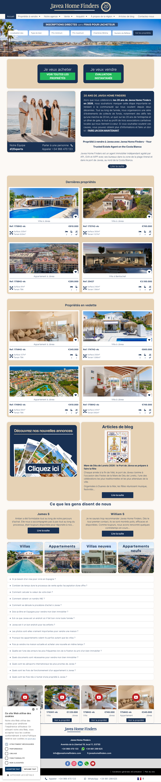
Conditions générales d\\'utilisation (127, 772)
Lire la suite (43, 530)
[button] (21, 775)
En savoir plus (30, 739)
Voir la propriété (62, 720)
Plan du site (150, 772)
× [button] (37, 709)
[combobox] (33, 709)
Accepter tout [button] (13, 769)
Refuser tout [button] (30, 769)
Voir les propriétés (143, 33)
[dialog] (21, 742)
